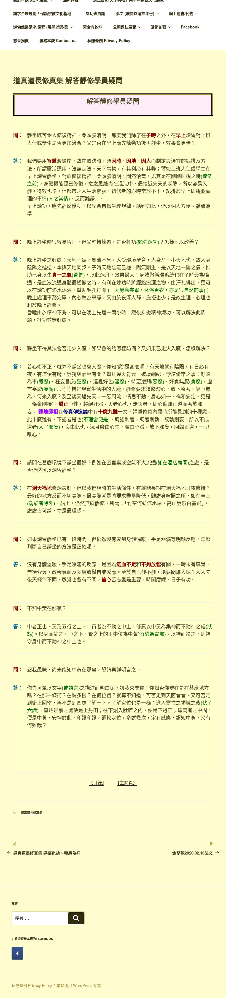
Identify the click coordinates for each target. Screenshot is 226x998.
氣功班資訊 (95, 13)
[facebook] (17, 953)
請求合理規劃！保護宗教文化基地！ (44, 13)
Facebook (190, 27)
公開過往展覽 (124, 27)
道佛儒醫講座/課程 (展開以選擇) (40, 27)
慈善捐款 (21, 40)
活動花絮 (158, 27)
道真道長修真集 (31, 813)
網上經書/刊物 (181, 13)
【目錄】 (96, 782)
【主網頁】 (127, 782)
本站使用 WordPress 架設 (79, 985)
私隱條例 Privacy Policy (108, 40)
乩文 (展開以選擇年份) (135, 13)
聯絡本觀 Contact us (58, 40)
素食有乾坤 (92, 27)
